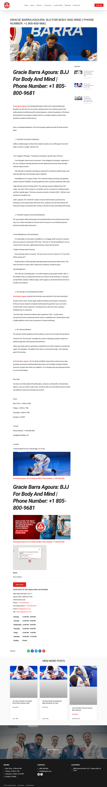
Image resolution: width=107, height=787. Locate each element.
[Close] (39, 549)
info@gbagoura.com (24, 609)
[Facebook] (38, 774)
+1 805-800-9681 (32, 558)
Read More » (16, 707)
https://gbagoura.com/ (24, 612)
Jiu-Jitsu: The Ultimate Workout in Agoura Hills (88, 85)
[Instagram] (41, 774)
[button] (29, 560)
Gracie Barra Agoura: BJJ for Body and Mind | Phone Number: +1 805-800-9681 (39, 478)
